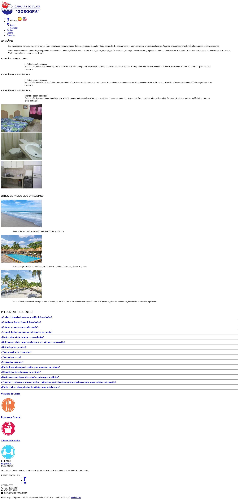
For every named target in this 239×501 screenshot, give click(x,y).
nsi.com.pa (76, 497)
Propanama (6, 463)
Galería (10, 33)
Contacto (11, 35)
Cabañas (14, 28)
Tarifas (10, 30)
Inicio (12, 25)
